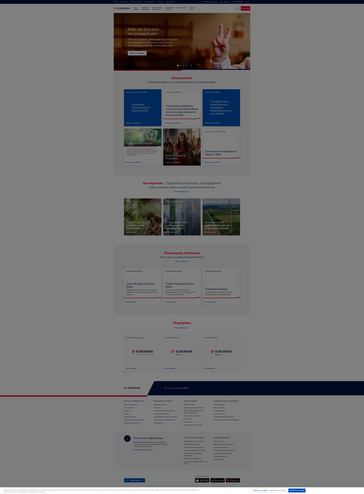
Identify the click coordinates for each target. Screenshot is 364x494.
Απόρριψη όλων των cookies (278, 490)
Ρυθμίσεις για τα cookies (260, 490)
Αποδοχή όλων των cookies (296, 490)
